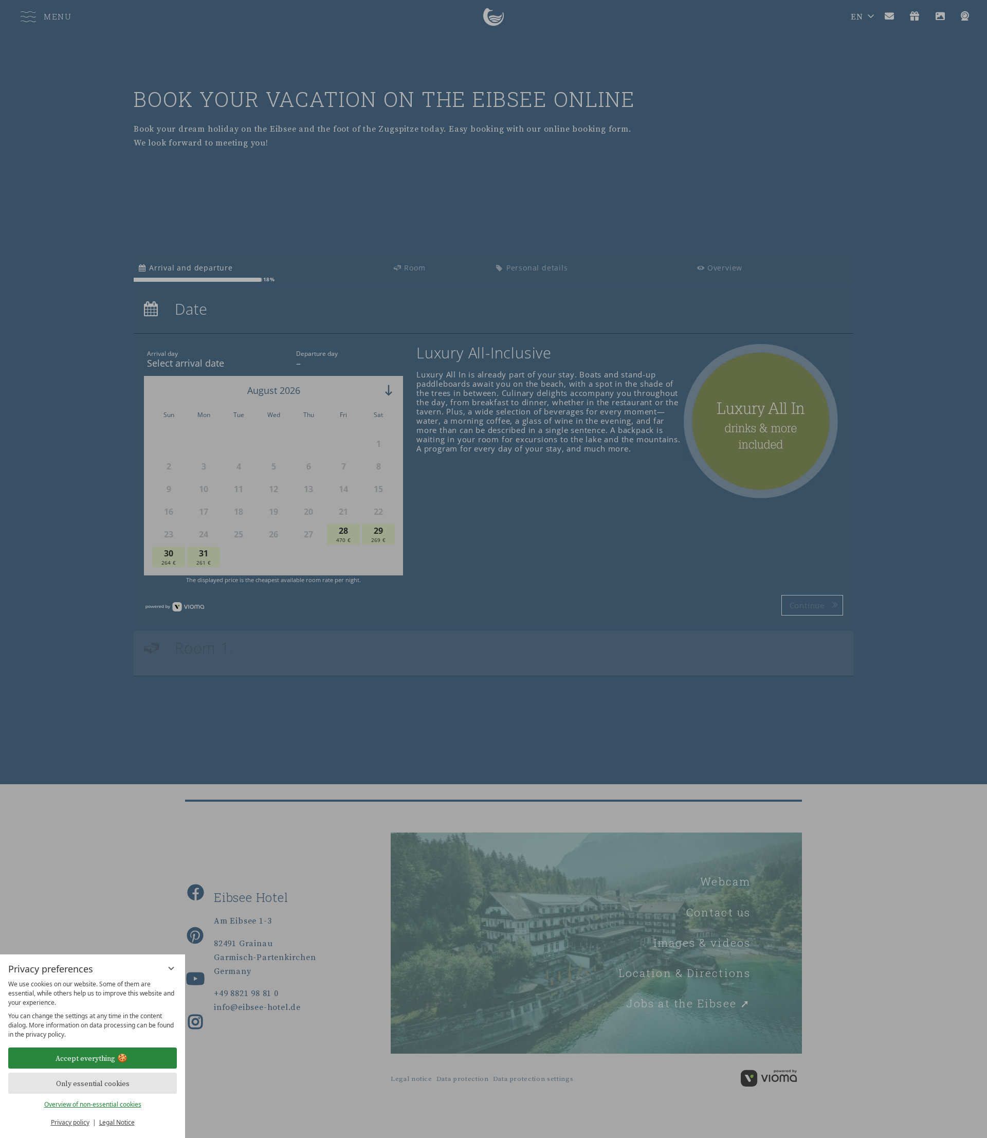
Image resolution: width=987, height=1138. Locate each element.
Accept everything (85, 1058)
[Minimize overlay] (171, 968)
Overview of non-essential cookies (92, 1104)
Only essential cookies (93, 1083)
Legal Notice (117, 1122)
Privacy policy (70, 1122)
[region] (92, 1009)
